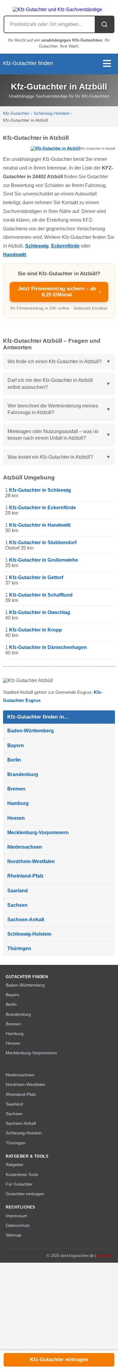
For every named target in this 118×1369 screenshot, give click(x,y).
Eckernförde (65, 245)
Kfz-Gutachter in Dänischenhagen (48, 647)
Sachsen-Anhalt (25, 919)
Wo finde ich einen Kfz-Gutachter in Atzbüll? (55, 361)
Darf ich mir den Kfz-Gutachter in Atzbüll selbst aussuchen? (50, 383)
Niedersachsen (24, 847)
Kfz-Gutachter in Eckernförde (42, 507)
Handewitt (14, 254)
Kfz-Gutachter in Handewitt (39, 525)
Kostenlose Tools (22, 1174)
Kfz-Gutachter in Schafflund (41, 594)
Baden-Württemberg (30, 730)
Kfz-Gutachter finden (28, 63)
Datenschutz (18, 1225)
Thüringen (19, 948)
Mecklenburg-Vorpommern (38, 832)
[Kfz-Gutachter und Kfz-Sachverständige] (59, 8)
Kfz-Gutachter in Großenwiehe (43, 560)
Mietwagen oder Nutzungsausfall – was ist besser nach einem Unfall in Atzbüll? (53, 435)
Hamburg (18, 803)
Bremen (16, 788)
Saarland (17, 890)
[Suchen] (104, 24)
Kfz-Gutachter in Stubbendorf (43, 542)
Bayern (15, 745)
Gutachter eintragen (25, 1194)
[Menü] (106, 64)
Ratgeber (15, 1164)
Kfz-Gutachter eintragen (59, 1359)
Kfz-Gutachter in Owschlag (39, 612)
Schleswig (37, 245)
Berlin (14, 759)
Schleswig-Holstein (52, 113)
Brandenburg (22, 774)
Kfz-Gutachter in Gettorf (36, 577)
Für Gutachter (19, 1184)
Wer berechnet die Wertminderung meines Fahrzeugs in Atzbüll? (53, 409)
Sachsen (17, 905)
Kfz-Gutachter (16, 113)
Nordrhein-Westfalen (31, 861)
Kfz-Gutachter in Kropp (35, 629)
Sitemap (13, 1235)
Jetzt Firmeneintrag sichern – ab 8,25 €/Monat (59, 292)
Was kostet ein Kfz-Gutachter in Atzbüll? (50, 457)
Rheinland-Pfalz (25, 875)
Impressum (16, 1216)
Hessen (16, 818)
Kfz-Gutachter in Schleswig (40, 490)
